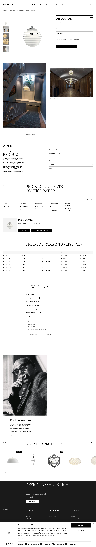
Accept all (80, 525)
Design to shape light (30, 521)
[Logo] (8, 5)
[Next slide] (91, 442)
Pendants (5, 442)
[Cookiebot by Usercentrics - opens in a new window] (9, 544)
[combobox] (12, 252)
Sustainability (29, 518)
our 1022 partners (27, 526)
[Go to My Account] (90, 6)
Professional (90, 1)
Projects (50, 518)
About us (28, 516)
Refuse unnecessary (81, 534)
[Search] (92, 6)
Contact (73, 516)
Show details (73, 544)
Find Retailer (74, 521)
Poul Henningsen (65, 22)
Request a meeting (75, 518)
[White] (57, 29)
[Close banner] (93, 523)
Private (84, 1)
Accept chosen (80, 530)
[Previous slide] (87, 442)
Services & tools (52, 516)
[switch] (40, 544)
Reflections (51, 521)
